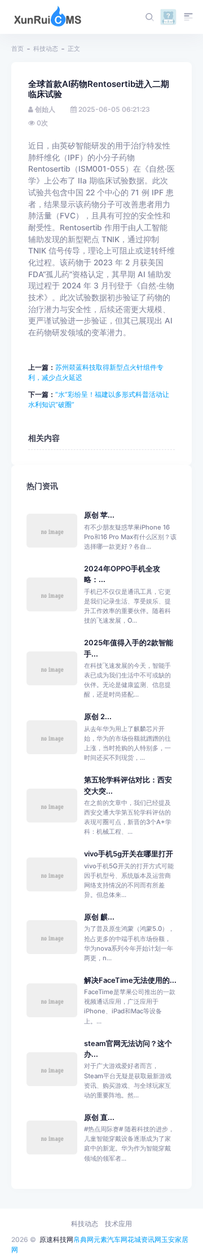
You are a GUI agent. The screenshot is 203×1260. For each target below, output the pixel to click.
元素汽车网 (110, 1239)
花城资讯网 (144, 1239)
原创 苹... (99, 515)
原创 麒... (99, 917)
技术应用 (118, 1223)
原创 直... (99, 1117)
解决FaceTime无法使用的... (130, 980)
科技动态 (45, 49)
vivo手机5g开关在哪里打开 (128, 854)
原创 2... (98, 716)
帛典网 (83, 1239)
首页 (17, 49)
